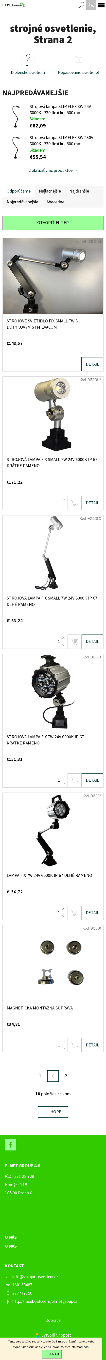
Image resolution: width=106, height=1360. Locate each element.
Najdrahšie (79, 191)
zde (86, 1347)
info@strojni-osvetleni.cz (35, 1277)
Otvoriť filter (53, 223)
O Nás (11, 1246)
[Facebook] (10, 1144)
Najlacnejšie (50, 191)
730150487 (22, 1285)
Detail (92, 364)
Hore (55, 1112)
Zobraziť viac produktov (51, 170)
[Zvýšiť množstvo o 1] (63, 499)
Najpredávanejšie (22, 202)
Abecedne (55, 202)
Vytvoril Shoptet (56, 1335)
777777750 (22, 1293)
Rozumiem (52, 1354)
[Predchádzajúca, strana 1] (53, 1076)
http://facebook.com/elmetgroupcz (44, 1301)
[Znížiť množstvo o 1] (63, 506)
